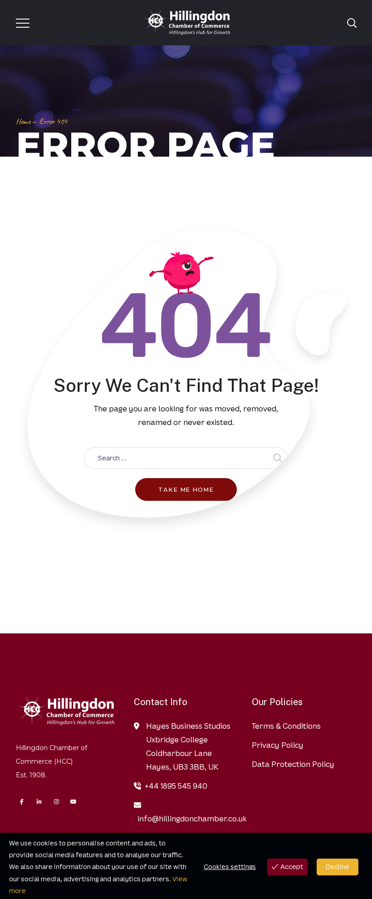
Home (23, 121)
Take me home (186, 489)
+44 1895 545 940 (176, 786)
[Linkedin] (39, 802)
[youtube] (73, 802)
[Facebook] (22, 802)
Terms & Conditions (286, 726)
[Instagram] (56, 802)
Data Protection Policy (293, 764)
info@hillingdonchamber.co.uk (191, 819)
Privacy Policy (277, 745)
